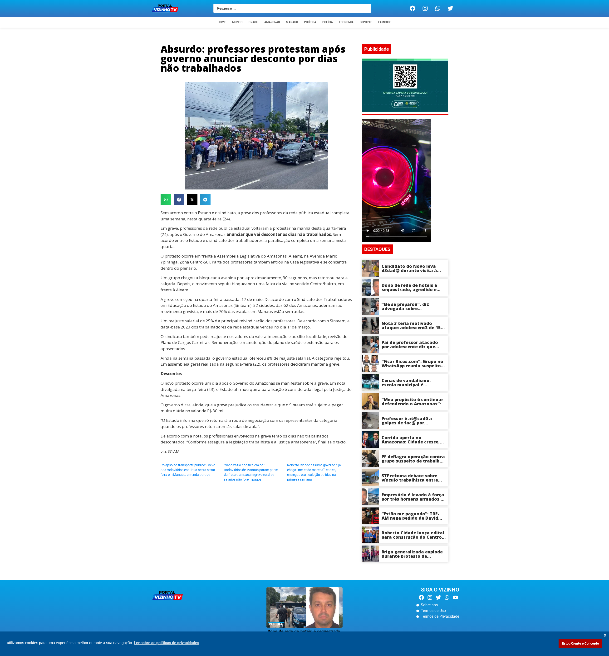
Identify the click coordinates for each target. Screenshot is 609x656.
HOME (222, 22)
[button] (166, 199)
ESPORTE (366, 22)
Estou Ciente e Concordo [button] (580, 643)
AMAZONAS (272, 22)
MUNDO (237, 22)
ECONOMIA (346, 22)
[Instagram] (425, 8)
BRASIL (253, 22)
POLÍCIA (327, 22)
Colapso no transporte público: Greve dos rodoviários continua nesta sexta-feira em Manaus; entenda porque (188, 470)
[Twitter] (450, 8)
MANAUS (292, 22)
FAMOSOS (384, 22)
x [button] (605, 635)
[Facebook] (412, 8)
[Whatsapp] (437, 8)
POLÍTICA (310, 22)
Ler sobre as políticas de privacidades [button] (166, 643)
